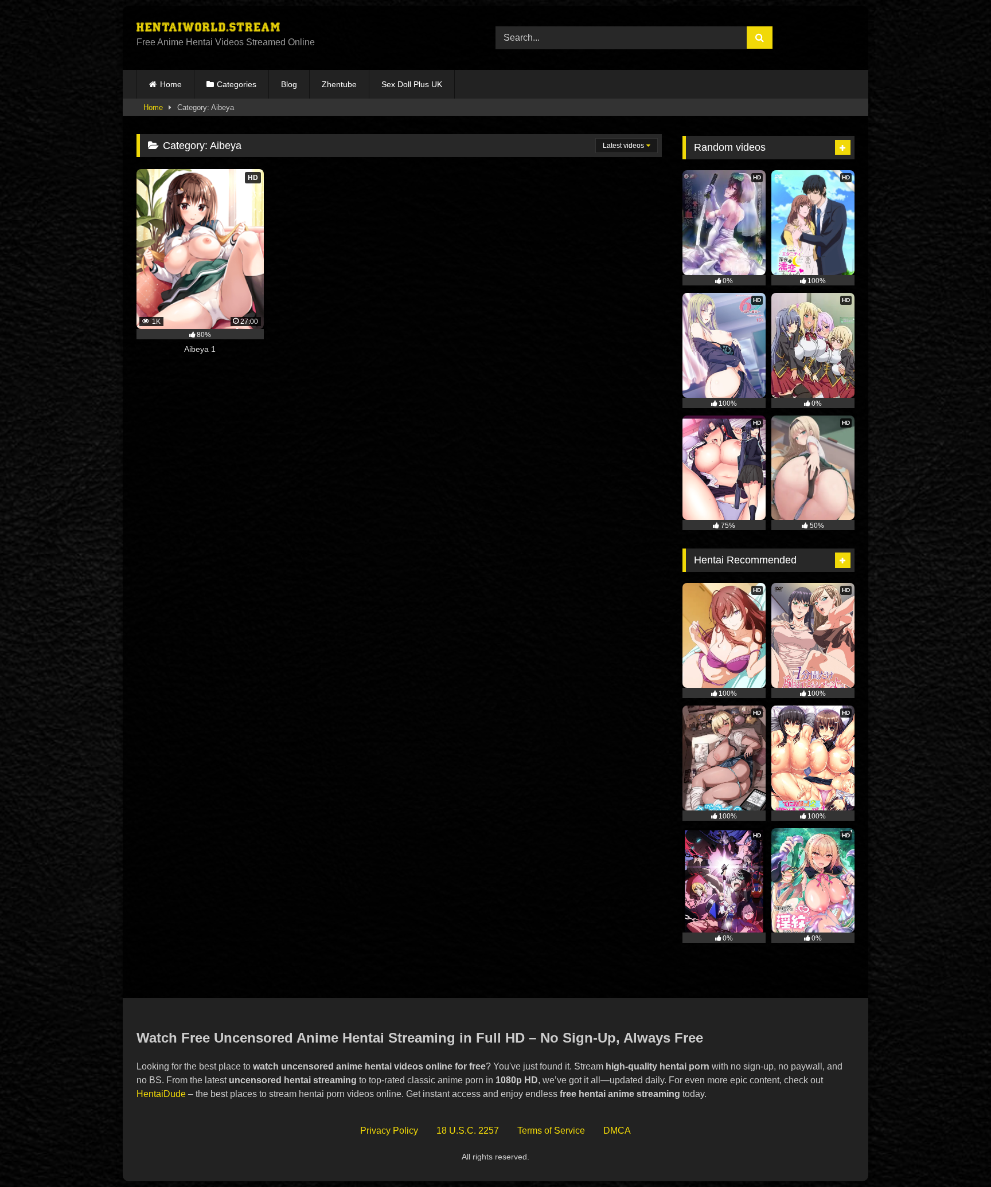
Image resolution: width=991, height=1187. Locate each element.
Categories (236, 84)
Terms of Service (551, 1130)
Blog (289, 84)
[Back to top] (955, 1153)
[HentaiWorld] (208, 29)
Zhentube (339, 84)
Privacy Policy (389, 1130)
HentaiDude (161, 1094)
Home (171, 84)
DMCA (617, 1130)
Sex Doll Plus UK (411, 84)
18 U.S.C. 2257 (467, 1130)
